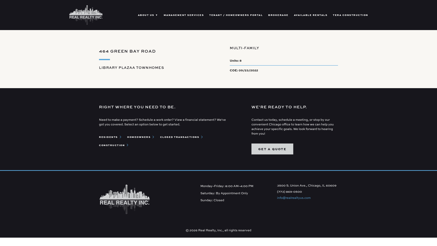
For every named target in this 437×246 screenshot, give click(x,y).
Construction (112, 145)
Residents (108, 136)
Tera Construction (350, 15)
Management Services (184, 15)
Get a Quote (272, 149)
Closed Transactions (179, 136)
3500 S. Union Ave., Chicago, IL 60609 (306, 185)
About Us (146, 15)
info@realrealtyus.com (294, 198)
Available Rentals (311, 15)
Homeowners (139, 136)
